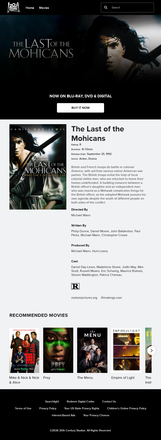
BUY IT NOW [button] (80, 107)
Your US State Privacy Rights (81, 408)
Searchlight (52, 401)
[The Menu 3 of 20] (92, 350)
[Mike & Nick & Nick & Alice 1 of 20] (24, 350)
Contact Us (109, 401)
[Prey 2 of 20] (58, 350)
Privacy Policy (47, 408)
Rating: (75, 144)
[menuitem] (29, 7)
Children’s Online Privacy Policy (126, 408)
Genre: (75, 158)
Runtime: (76, 149)
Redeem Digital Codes (80, 401)
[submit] (106, 7)
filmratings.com (111, 297)
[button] (151, 350)
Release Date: (78, 154)
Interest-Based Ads (63, 415)
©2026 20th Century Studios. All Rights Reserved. (80, 430)
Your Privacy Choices (96, 415)
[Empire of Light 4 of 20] (126, 350)
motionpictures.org (84, 297)
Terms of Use (23, 408)
